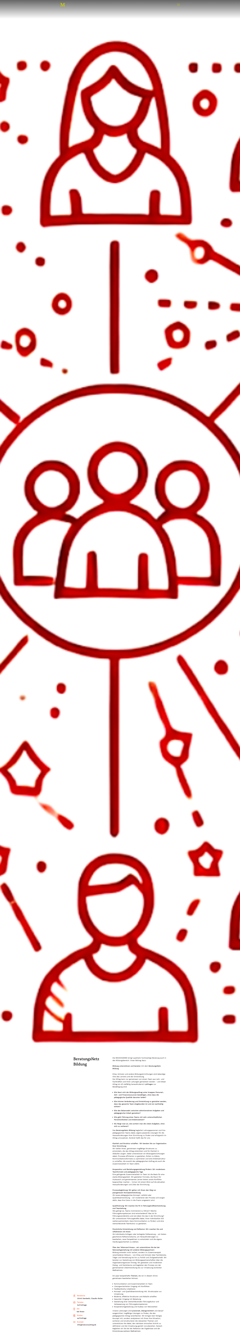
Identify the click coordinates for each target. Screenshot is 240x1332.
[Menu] (178, 4)
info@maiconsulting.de (86, 1325)
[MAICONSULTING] (64, 5)
